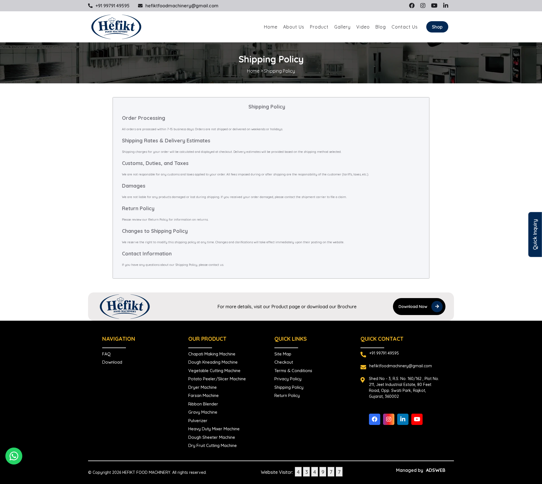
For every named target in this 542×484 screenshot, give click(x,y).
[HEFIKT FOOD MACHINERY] (116, 26)
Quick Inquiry (535, 234)
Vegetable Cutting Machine (214, 370)
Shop (437, 27)
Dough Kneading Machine (213, 362)
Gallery (342, 27)
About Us (293, 27)
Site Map (282, 354)
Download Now (414, 306)
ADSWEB (435, 470)
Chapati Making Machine (211, 354)
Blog (380, 27)
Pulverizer (197, 420)
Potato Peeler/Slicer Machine (217, 378)
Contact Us (405, 27)
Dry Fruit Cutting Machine (212, 445)
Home (270, 27)
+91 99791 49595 (112, 5)
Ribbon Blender (203, 404)
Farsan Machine (203, 395)
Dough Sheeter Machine (211, 437)
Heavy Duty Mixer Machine (214, 428)
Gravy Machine (202, 412)
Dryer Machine (202, 387)
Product (319, 27)
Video (363, 27)
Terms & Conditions (293, 370)
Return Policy (287, 395)
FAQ (106, 354)
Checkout (283, 362)
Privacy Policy (287, 378)
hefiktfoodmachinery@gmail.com (181, 5)
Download (112, 362)
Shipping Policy (288, 387)
